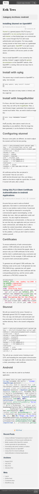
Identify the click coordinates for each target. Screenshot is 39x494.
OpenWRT (19, 46)
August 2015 (9, 461)
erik (12, 27)
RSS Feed (19, 430)
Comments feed (9, 480)
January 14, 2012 (20, 198)
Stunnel (5, 31)
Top (36, 491)
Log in (7, 476)
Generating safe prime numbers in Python (17, 446)
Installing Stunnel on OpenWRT (17, 24)
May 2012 (8, 466)
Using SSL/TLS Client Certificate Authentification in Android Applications (18, 192)
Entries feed (8, 478)
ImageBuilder (24, 106)
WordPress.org (9, 483)
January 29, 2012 (20, 27)
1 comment (32, 198)
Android (8, 36)
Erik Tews (9, 9)
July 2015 (8, 463)
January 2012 (9, 468)
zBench (28, 490)
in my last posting (15, 34)
